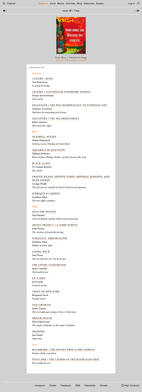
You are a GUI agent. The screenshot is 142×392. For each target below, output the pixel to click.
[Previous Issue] (5, 11)
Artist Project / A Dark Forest (55, 225)
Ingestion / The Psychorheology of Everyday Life (69, 105)
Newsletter (90, 385)
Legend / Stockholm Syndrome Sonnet (61, 92)
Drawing (38, 332)
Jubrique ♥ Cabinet (46, 194)
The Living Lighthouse (49, 265)
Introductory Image (78, 57)
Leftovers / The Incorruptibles (55, 119)
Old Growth (41, 305)
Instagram (40, 385)
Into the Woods (44, 212)
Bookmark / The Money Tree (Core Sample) (63, 350)
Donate (99, 3)
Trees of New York (46, 292)
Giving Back (41, 252)
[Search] (138, 3)
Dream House (42, 318)
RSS (77, 385)
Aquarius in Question (48, 150)
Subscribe (89, 3)
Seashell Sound (44, 137)
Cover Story (60, 57)
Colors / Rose (42, 79)
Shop (79, 3)
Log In (131, 3)
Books (60, 3)
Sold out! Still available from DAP (71, 60)
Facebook (66, 385)
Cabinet (11, 3)
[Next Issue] (137, 11)
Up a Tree (39, 279)
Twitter (52, 385)
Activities (70, 3)
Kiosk (53, 3)
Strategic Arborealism (49, 239)
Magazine (43, 3)
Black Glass (41, 164)
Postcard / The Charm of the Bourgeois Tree (66, 360)
